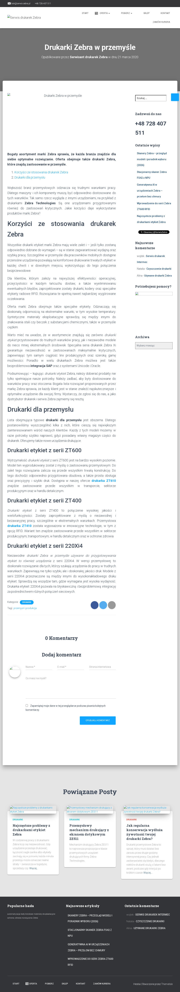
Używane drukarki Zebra (158, 275)
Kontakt (165, 13)
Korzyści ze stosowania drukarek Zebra (41, 172)
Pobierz (125, 13)
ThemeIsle (167, 984)
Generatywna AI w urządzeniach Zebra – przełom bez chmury (149, 190)
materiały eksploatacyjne (44, 914)
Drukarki (26, 602)
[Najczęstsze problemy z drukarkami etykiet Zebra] (33, 809)
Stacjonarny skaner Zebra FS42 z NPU (90, 933)
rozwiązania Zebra (30, 918)
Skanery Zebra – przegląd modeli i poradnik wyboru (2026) (152, 159)
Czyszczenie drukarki (158, 268)
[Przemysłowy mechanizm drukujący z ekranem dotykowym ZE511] (90, 809)
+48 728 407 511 (43, 3)
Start (84, 13)
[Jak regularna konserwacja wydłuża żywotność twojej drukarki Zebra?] (147, 809)
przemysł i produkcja (25, 608)
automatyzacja (13, 914)
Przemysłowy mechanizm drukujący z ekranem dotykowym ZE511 (89, 832)
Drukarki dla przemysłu (29, 177)
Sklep (146, 13)
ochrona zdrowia (14, 918)
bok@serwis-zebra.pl (20, 3)
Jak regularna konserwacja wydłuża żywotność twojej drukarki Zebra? (144, 832)
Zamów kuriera (161, 22)
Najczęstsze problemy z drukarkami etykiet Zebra (31, 829)
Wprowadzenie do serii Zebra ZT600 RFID (90, 961)
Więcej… (33, 868)
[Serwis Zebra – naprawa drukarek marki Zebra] (24, 17)
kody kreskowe (27, 914)
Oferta (104, 13)
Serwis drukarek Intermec (152, 914)
